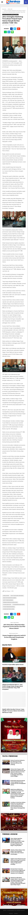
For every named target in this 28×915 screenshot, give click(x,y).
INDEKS (16, 14)
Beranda (11, 913)
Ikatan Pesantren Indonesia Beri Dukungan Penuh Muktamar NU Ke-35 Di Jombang (17, 762)
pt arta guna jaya (7, 604)
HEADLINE (4, 14)
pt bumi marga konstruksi (18, 604)
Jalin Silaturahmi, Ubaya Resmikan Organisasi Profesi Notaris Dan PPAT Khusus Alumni (14, 627)
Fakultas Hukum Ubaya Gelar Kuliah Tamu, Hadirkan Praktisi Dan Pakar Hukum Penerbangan (17, 852)
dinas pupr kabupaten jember (9, 597)
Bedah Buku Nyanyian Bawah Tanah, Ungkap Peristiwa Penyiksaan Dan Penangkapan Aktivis (18, 783)
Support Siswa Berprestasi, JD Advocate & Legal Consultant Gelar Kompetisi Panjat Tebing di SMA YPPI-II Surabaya (17, 861)
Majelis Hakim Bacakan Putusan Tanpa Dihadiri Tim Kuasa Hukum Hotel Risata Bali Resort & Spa (13, 711)
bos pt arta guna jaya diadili (17, 595)
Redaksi (16, 913)
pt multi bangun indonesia (9, 606)
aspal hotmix (6, 595)
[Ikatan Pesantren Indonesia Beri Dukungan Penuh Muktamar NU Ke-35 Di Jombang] (6, 762)
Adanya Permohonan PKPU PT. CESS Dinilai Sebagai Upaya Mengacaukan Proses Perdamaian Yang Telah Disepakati (12, 686)
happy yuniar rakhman (8, 600)
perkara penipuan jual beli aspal (10, 602)
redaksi (6, 25)
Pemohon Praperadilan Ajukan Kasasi (12, 665)
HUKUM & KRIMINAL (10, 14)
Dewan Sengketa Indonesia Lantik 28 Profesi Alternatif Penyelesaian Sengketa (14, 637)
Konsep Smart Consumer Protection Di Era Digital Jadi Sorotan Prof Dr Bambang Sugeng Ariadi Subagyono (17, 871)
